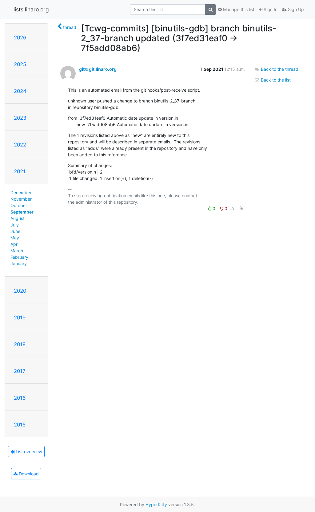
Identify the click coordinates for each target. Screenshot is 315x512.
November (21, 199)
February (19, 257)
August (17, 218)
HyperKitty (156, 504)
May (14, 237)
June (15, 231)
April (14, 244)
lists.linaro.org (31, 9)
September (22, 211)
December (20, 192)
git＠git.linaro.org (98, 69)
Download (28, 473)
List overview (28, 451)
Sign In (269, 9)
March (16, 250)
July (14, 224)
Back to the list (275, 79)
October (18, 205)
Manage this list (238, 9)
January (18, 263)
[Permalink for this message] (241, 208)
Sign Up (295, 9)
